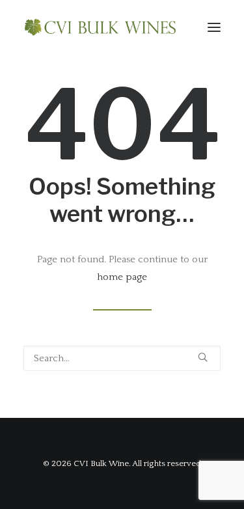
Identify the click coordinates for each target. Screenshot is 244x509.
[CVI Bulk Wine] (100, 27)
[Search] (122, 358)
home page (122, 276)
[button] (214, 27)
